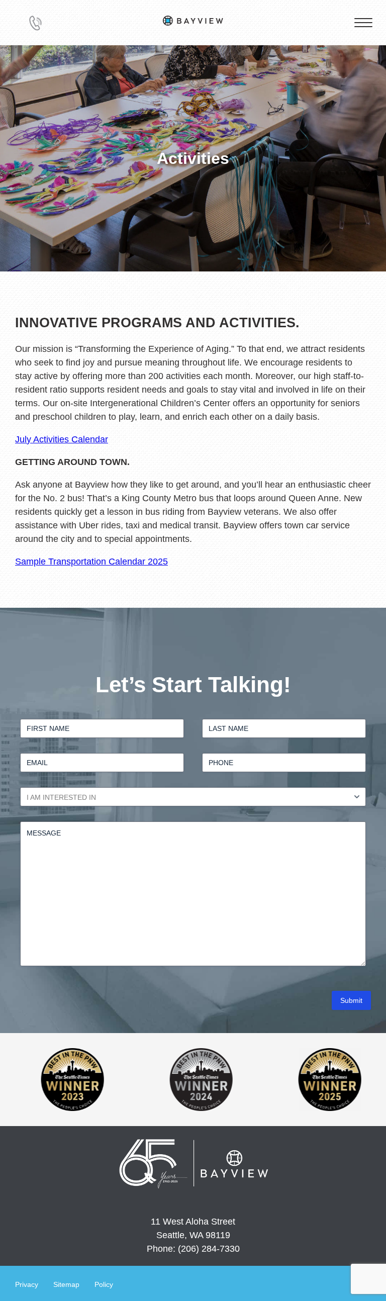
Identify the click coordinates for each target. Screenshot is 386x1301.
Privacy (26, 1284)
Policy (103, 1284)
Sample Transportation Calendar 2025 (91, 561)
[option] (137, 1079)
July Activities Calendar (61, 439)
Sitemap (66, 1284)
